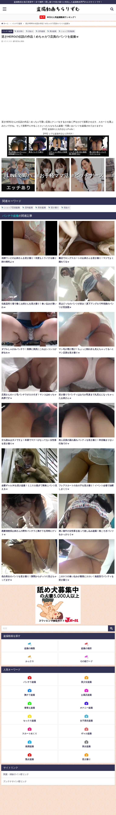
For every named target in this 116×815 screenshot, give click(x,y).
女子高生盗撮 (86, 721)
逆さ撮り (20, 31)
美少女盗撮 (86, 682)
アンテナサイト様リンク (15, 781)
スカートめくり (29, 733)
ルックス (29, 661)
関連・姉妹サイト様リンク (16, 774)
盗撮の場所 (86, 648)
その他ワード (86, 661)
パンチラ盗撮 (7, 31)
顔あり (30, 31)
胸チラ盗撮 (29, 695)
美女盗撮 (53, 31)
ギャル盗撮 (86, 733)
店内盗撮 (41, 31)
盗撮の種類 (29, 648)
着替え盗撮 (29, 708)
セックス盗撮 (29, 721)
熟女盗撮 (29, 759)
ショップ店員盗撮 (67, 31)
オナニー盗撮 (86, 708)
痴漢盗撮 (29, 746)
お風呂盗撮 (86, 695)
